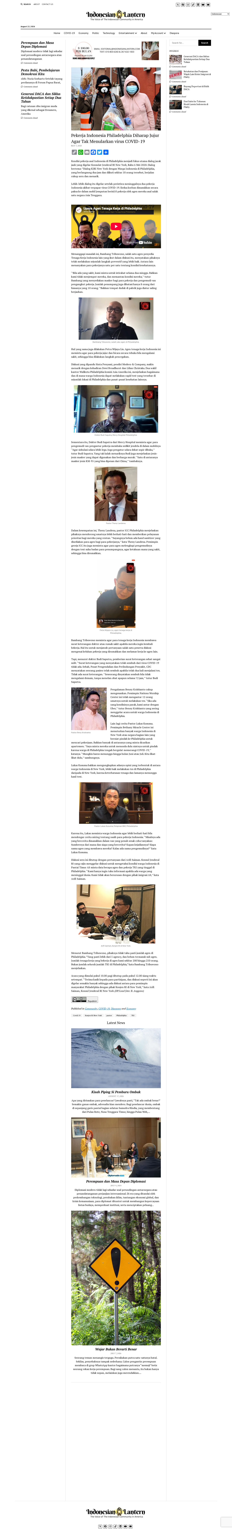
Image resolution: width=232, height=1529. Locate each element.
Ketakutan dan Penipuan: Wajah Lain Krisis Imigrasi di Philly (197, 74)
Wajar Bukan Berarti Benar (116, 1349)
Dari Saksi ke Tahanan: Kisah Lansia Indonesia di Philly (196, 104)
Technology (109, 33)
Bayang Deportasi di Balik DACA (196, 88)
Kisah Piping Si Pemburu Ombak (115, 1092)
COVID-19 (69, 33)
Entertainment (126, 33)
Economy (83, 33)
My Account (157, 33)
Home (57, 33)
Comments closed (30, 63)
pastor (109, 1015)
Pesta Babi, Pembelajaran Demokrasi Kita (40, 72)
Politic (95, 33)
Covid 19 (76, 1015)
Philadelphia (121, 1015)
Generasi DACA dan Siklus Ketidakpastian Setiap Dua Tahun (41, 97)
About (37, 4)
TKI (132, 1015)
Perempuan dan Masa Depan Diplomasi (37, 44)
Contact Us (47, 4)
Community (91, 1008)
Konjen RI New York (93, 1015)
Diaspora (174, 33)
